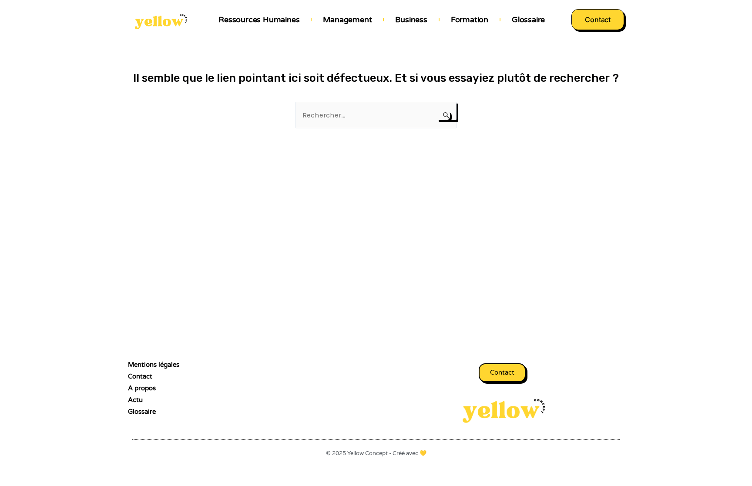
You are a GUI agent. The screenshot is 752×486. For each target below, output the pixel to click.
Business (411, 19)
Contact (140, 376)
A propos (142, 388)
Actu (135, 400)
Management (347, 19)
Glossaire (528, 19)
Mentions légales (153, 365)
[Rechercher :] (376, 115)
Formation (469, 19)
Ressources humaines (258, 19)
